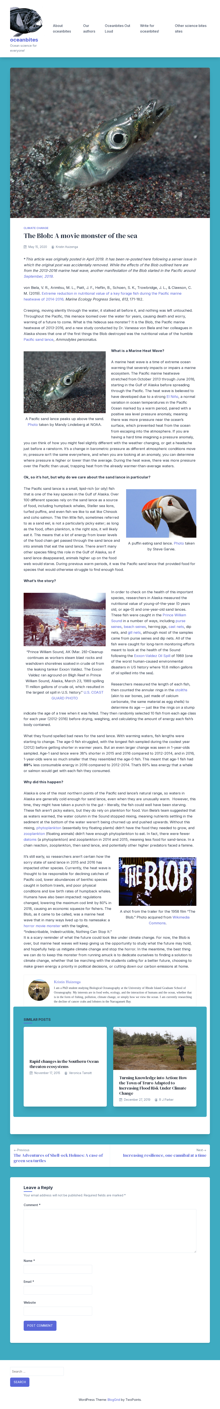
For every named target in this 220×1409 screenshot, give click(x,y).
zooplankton (34, 833)
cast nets (176, 626)
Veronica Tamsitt (80, 1073)
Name (29, 1261)
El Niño (172, 396)
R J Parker (166, 1099)
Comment (32, 1205)
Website (30, 1302)
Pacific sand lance (38, 339)
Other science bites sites (190, 28)
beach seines (135, 626)
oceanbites (24, 40)
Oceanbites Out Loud (117, 28)
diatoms (30, 839)
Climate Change (36, 228)
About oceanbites (62, 28)
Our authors (89, 28)
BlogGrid (114, 1399)
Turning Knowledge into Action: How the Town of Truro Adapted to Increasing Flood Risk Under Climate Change (153, 1085)
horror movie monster (42, 926)
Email (29, 1281)
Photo (33, 424)
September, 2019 (38, 276)
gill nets (134, 632)
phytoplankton (48, 828)
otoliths (181, 690)
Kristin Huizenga (67, 247)
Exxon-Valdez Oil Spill (152, 656)
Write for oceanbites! (149, 28)
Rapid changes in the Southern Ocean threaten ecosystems (64, 1064)
